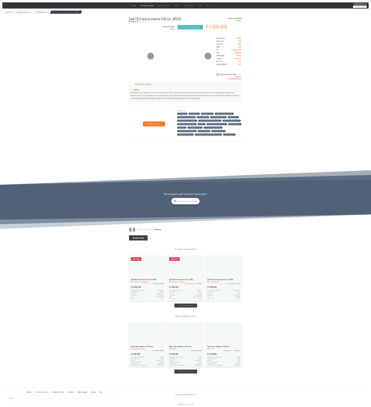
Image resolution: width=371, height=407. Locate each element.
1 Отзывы (237, 350)
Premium (176, 5)
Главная (133, 5)
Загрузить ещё (185, 305)
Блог (207, 5)
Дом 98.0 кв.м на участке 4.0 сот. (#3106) (220, 279)
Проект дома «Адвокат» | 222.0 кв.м (142, 346)
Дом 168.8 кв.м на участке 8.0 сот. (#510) (143, 279)
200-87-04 (360, 3)
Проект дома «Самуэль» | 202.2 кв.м (180, 346)
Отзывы (199, 5)
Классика (172, 349)
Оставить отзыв (144, 21)
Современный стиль (138, 349)
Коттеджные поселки (146, 5)
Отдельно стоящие (164, 5)
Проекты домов (188, 5)
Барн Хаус (211, 349)
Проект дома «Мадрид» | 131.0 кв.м (218, 346)
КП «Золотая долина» (177, 282)
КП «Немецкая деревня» (140, 282)
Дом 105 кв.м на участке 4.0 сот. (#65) (181, 279)
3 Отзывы (198, 283)
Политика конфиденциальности (185, 394)
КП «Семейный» (213, 282)
